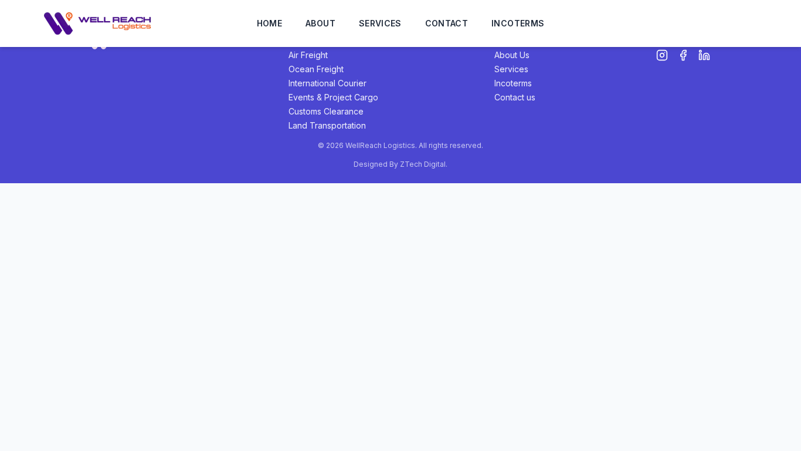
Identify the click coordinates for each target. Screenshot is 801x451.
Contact (446, 23)
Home (269, 23)
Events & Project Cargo (333, 97)
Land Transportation (327, 125)
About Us (512, 55)
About (320, 23)
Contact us (514, 97)
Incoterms (517, 23)
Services (380, 23)
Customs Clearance (326, 111)
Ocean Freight (316, 69)
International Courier (327, 83)
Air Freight (308, 55)
